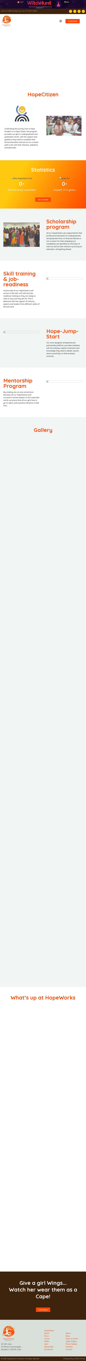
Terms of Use (80, 1359)
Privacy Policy (68, 1359)
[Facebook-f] (70, 11)
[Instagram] (83, 11)
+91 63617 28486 (31, 11)
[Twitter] (74, 11)
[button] (60, 21)
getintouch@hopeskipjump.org (12, 11)
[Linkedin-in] (79, 11)
